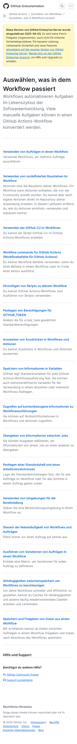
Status (25, 726)
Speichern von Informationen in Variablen (32, 368)
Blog (41, 730)
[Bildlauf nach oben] (69, 736)
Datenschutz (11, 726)
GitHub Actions (18, 14)
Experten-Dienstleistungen (19, 730)
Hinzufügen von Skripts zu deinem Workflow (35, 286)
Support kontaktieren (20, 680)
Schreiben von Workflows (46, 14)
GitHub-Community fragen (23, 674)
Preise (36, 726)
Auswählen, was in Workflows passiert (32, 17)
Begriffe (54, 722)
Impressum (37, 722)
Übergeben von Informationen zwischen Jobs (35, 435)
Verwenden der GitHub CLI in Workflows (32, 228)
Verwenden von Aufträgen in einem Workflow (35, 151)
